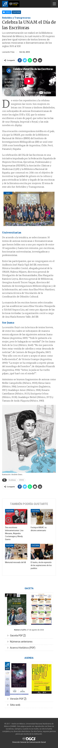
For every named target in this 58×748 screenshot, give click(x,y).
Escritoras (12, 480)
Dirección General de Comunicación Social (29, 742)
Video (7, 12)
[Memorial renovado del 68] (16, 552)
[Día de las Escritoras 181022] (29, 209)
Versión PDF (16, 698)
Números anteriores (20, 641)
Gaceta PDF (15, 635)
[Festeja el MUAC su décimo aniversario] (42, 517)
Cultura (16, 12)
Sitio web (14, 704)
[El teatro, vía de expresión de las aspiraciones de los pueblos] (42, 552)
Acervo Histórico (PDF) (21, 647)
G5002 (21, 480)
